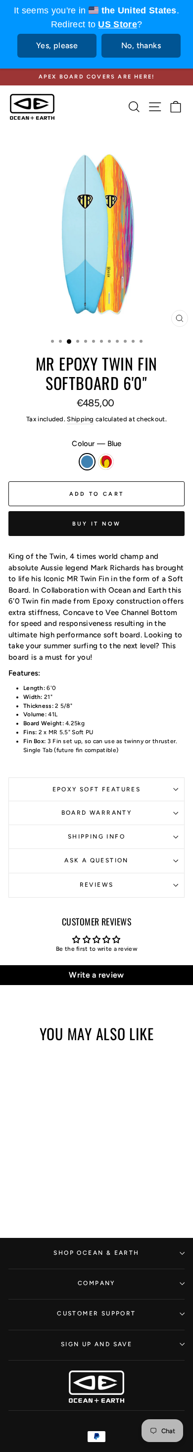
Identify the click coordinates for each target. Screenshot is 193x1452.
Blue (87, 461)
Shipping (80, 419)
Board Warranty (96, 812)
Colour (96, 443)
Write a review (96, 975)
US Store (117, 24)
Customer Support (96, 1313)
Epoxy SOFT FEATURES (96, 789)
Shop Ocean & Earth (96, 1252)
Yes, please (57, 45)
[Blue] (36, 1174)
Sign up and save (96, 1344)
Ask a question (96, 860)
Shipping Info (96, 836)
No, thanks (141, 45)
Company (96, 1283)
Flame (105, 461)
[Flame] (47, 1174)
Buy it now (96, 524)
